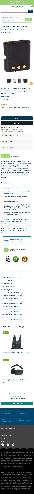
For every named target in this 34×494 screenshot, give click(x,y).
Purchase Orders (8, 141)
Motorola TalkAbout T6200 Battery (12, 303)
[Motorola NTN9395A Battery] (30, 84)
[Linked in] (8, 444)
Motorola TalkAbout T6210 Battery (12, 314)
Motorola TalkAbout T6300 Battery (12, 298)
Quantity (4, 110)
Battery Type (5, 96)
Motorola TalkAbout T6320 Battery (12, 319)
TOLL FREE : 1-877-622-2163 (6, 412)
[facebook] (2, 444)
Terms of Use (25, 464)
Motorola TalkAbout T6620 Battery (12, 311)
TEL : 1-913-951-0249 (23, 412)
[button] (5, 56)
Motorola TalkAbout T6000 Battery (12, 293)
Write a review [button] (17, 403)
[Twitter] (13, 444)
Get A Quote (28, 19)
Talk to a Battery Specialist (10, 147)
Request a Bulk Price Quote (11, 135)
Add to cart (17, 118)
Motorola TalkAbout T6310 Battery (12, 309)
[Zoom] (17, 342)
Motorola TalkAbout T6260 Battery (12, 317)
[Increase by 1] (6, 111)
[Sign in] (28, 7)
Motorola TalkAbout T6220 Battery (12, 295)
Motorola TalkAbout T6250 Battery (12, 306)
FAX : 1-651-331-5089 (6, 420)
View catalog (2, 6)
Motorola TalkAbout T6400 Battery (12, 301)
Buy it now (17, 123)
